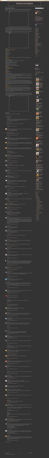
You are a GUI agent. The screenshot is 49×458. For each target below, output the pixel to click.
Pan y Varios (37, 173)
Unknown (8, 141)
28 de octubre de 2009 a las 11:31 (12, 333)
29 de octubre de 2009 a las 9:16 (12, 383)
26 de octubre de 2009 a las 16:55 (12, 135)
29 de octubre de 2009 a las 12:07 (12, 398)
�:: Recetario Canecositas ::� (39, 189)
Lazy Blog (37, 147)
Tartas (9, 114)
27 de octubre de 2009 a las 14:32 (12, 269)
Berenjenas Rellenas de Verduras (40, 113)
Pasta (36, 47)
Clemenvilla (8, 154)
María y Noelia (8, 122)
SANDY (8, 197)
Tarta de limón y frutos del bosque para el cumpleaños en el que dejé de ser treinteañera (41, 84)
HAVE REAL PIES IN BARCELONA (11, 354)
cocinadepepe (8, 229)
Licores (36, 42)
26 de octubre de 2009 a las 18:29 (12, 190)
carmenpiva (8, 206)
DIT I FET (37, 104)
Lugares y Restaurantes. (38, 43)
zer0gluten (8, 379)
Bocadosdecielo (38, 90)
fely (7, 289)
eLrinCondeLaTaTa (9, 271)
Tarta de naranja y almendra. (10, 8)
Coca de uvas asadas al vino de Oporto (41, 157)
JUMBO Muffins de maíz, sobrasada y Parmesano (41, 174)
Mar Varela (8, 169)
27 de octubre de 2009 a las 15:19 (12, 276)
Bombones (36, 31)
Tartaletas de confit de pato (39, 103)
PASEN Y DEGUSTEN (38, 177)
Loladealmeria (8, 192)
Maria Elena (8, 365)
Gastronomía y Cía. (38, 125)
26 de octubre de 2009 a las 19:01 (12, 201)
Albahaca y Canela (38, 82)
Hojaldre (36, 41)
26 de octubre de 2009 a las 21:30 (12, 232)
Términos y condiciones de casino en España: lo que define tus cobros (39, 142)
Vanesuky (8, 185)
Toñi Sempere (8, 247)
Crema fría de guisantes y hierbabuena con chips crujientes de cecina (41, 149)
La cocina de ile (38, 136)
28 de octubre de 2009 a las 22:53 (12, 373)
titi (7, 370)
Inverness (8, 299)
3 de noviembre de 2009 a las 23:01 (12, 433)
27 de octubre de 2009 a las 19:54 (12, 287)
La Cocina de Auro (38, 134)
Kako (7, 179)
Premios (36, 50)
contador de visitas (37, 69)
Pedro (7, 388)
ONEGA (8, 312)
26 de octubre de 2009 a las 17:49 (12, 173)
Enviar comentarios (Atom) (12, 454)
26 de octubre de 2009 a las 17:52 (12, 177)
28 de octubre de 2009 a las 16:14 (12, 358)
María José (8, 266)
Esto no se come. (37, 37)
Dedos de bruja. (38, 200)
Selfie (39, 95)
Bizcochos (36, 29)
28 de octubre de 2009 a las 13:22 (12, 347)
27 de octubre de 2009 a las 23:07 (12, 310)
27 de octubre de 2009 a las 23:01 (12, 305)
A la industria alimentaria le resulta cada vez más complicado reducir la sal (39, 126)
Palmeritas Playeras (41, 116)
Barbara (8, 349)
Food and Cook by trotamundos (38, 122)
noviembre (38, 198)
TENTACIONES (24, 4)
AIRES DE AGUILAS (9, 164)
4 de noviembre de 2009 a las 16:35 (12, 440)
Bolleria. (36, 30)
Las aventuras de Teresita (39, 143)
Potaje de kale (40, 108)
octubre (37, 199)
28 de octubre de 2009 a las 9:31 (12, 320)
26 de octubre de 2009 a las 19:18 (12, 209)
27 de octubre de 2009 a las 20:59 (12, 297)
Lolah (17, 9)
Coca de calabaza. (38, 204)
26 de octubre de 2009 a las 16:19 (12, 126)
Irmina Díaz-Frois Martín (9, 418)
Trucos (36, 53)
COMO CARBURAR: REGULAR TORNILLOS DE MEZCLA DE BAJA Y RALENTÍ (39, 165)
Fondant (36, 38)
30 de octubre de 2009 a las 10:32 (12, 416)
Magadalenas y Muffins (37, 44)
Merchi (8, 253)
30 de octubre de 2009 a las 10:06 (12, 410)
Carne (36, 32)
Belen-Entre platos (9, 211)
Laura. (39, 11)
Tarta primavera (40, 99)
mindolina (8, 239)
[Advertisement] (11, 447)
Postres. (36, 49)
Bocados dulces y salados (39, 86)
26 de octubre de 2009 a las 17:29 (12, 162)
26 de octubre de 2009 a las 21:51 (12, 237)
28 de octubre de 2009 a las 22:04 (12, 363)
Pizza (35, 48)
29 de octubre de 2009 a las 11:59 (12, 392)
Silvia (7, 339)
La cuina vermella (9, 317)
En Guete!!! (37, 120)
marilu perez (8, 329)
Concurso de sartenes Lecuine (39, 188)
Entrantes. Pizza (37, 36)
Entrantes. (36, 35)
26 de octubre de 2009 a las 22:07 (12, 241)
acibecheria (37, 78)
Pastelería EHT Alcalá (38, 181)
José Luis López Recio (9, 132)
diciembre (38, 197)
